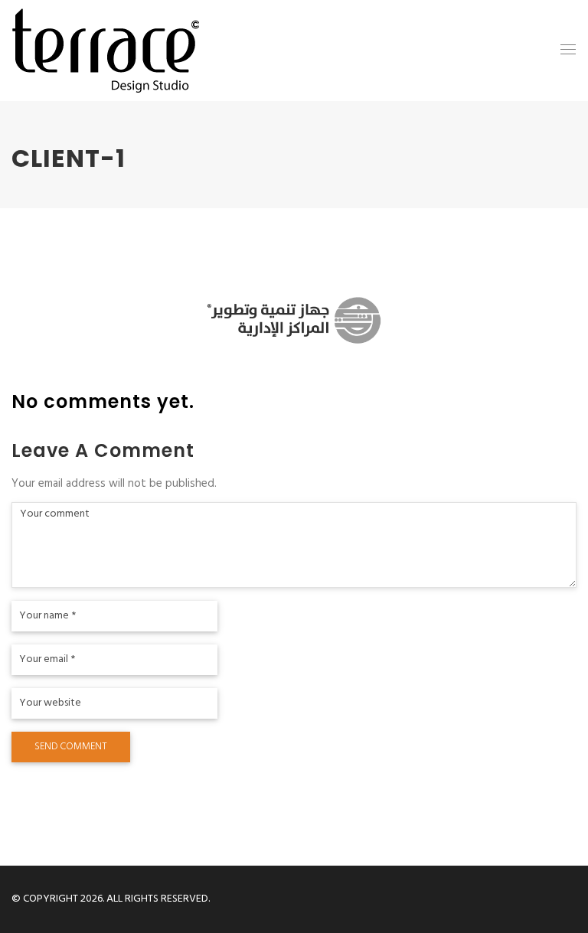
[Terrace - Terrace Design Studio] (106, 50)
